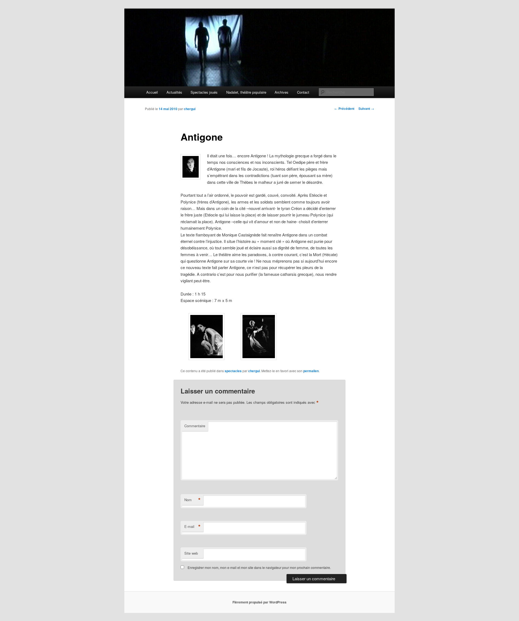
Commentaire (194, 425)
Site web (191, 553)
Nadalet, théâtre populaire (246, 92)
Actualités (174, 92)
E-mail (192, 526)
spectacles (233, 370)
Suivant (366, 108)
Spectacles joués (204, 92)
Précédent (344, 108)
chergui (189, 108)
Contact (303, 92)
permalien (311, 370)
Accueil (152, 92)
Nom (192, 500)
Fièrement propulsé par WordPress (259, 602)
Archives (281, 92)
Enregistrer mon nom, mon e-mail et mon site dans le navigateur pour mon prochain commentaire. (259, 567)
